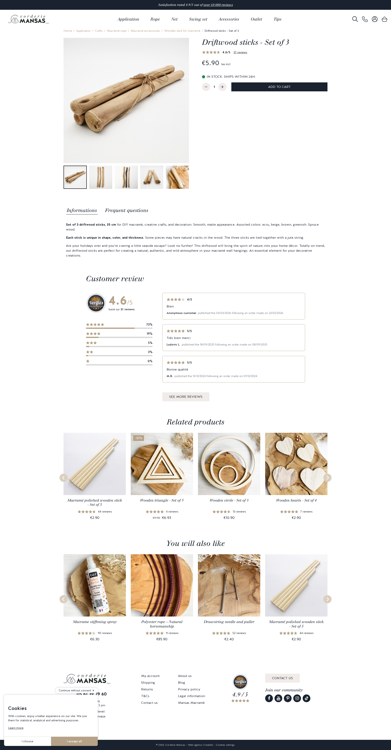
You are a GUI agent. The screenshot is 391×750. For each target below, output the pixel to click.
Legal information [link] (191, 696)
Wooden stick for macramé (182, 31)
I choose (27, 741)
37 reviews (240, 52)
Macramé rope (116, 31)
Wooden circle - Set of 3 (229, 500)
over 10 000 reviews (218, 5)
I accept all (74, 741)
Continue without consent (75, 690)
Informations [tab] (82, 210)
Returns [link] (147, 689)
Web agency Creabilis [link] (200, 745)
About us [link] (185, 676)
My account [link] (150, 676)
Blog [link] (181, 682)
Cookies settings (225, 745)
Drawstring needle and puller (229, 622)
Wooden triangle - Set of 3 (162, 500)
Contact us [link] (149, 703)
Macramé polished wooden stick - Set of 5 (94, 502)
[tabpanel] (195, 240)
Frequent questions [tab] (126, 210)
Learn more (15, 728)
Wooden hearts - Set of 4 (296, 500)
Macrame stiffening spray (95, 622)
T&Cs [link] (145, 696)
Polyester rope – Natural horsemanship (161, 624)
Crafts (99, 31)
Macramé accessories (145, 31)
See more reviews (185, 397)
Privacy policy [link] (189, 689)
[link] (365, 19)
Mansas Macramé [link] (191, 703)
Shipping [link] (148, 682)
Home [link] (68, 31)
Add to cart (279, 87)
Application (83, 31)
